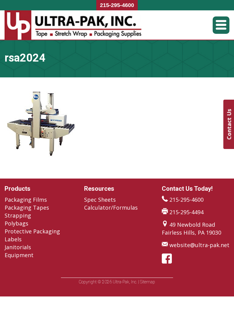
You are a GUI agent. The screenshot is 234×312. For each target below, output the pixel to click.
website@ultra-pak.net (199, 245)
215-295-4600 (117, 5)
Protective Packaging (32, 231)
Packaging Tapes (27, 207)
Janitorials (18, 247)
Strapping (18, 215)
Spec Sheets (100, 199)
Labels (13, 239)
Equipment (19, 255)
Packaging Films (26, 199)
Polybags (16, 223)
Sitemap (147, 281)
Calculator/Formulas (111, 207)
